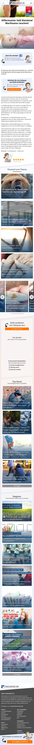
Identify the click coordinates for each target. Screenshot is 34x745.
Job (18, 718)
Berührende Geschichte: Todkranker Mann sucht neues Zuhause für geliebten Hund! (16, 303)
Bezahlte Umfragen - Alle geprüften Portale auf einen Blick (15, 646)
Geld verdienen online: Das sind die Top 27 (17, 625)
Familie (3, 713)
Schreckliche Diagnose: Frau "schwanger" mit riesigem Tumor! (16, 454)
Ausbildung (20, 732)
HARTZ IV (3, 726)
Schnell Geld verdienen (24, 727)
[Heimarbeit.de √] (17, 3)
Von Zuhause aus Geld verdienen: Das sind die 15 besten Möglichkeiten (14, 667)
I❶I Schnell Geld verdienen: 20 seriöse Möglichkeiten (16, 518)
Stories (30, 43)
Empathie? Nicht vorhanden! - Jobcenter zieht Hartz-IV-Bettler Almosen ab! (16, 479)
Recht (3, 729)
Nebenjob (20, 713)
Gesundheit (4, 714)
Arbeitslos (4, 727)
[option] (17, 297)
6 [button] (23, 313)
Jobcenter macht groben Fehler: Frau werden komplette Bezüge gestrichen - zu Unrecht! (15, 271)
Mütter (3, 716)
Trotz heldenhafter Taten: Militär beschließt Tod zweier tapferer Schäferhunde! (16, 430)
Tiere (30, 197)
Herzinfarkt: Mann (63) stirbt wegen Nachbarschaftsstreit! (15, 220)
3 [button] (16, 313)
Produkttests (21, 726)
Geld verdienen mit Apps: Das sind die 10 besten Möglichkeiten (16, 560)
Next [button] (31, 297)
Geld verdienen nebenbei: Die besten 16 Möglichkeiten (16, 604)
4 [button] (18, 313)
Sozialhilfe (4, 724)
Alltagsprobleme (6, 711)
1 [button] (11, 313)
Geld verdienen (21, 716)
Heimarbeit (20, 711)
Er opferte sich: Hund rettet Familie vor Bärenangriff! (15, 190)
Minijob (19, 714)
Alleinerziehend (6, 718)
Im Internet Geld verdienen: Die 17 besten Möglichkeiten (17, 582)
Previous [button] (2, 297)
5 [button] (20, 313)
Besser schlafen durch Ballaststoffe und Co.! (11, 246)
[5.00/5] (14, 159)
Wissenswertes (5, 719)
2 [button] (14, 313)
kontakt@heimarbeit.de (16, 706)
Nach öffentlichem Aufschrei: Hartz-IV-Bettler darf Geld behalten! (16, 405)
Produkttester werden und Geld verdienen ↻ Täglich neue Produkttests (17, 538)
